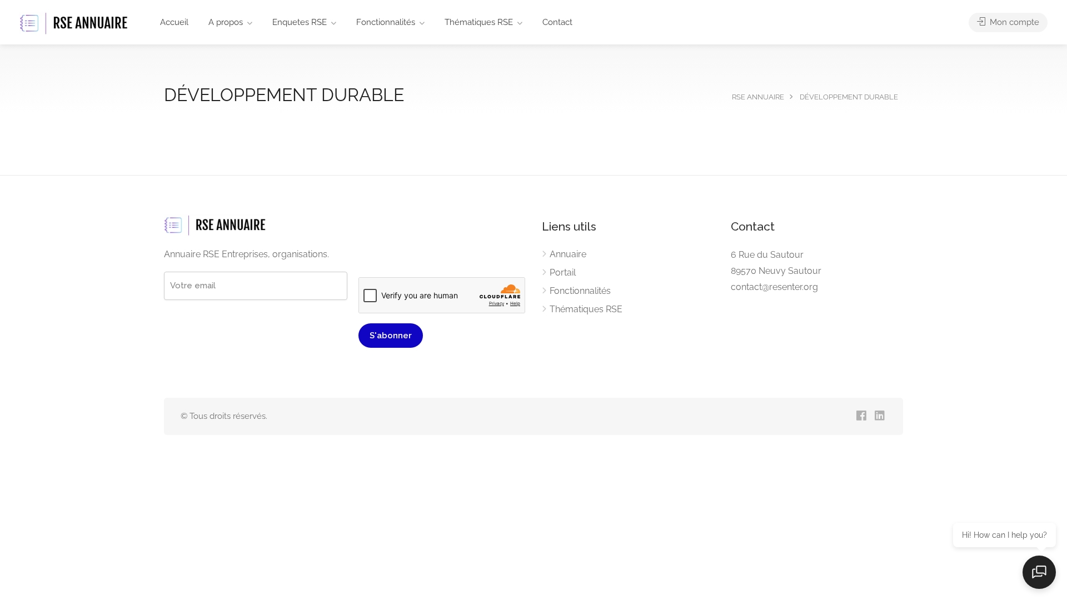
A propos (225, 22)
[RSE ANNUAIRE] (75, 23)
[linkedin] (879, 416)
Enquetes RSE (299, 22)
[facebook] (861, 416)
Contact (557, 22)
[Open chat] (1039, 572)
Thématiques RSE (479, 22)
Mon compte (1013, 22)
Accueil (174, 22)
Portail (563, 272)
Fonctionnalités (385, 22)
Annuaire (568, 254)
